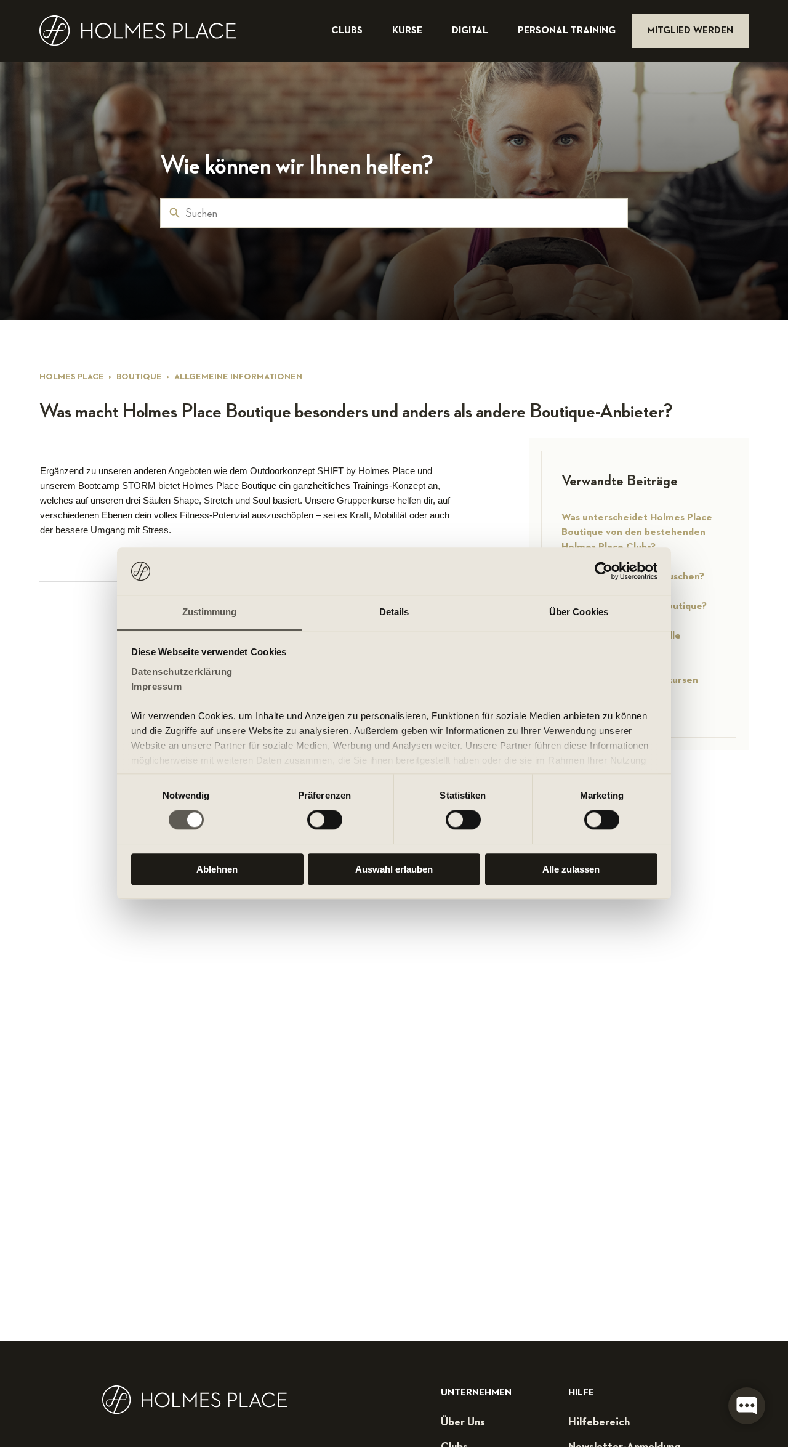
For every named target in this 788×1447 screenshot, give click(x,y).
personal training (568, 31)
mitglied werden (690, 31)
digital (471, 31)
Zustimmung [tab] (209, 612)
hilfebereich (599, 1422)
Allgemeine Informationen (238, 377)
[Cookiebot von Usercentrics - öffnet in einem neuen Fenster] (603, 571)
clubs (348, 31)
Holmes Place (71, 377)
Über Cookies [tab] (578, 612)
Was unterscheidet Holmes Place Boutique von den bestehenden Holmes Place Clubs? (636, 532)
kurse (408, 31)
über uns (463, 1422)
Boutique (139, 377)
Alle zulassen (571, 869)
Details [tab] (394, 612)
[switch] (324, 819)
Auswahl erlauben (394, 869)
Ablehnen (217, 869)
